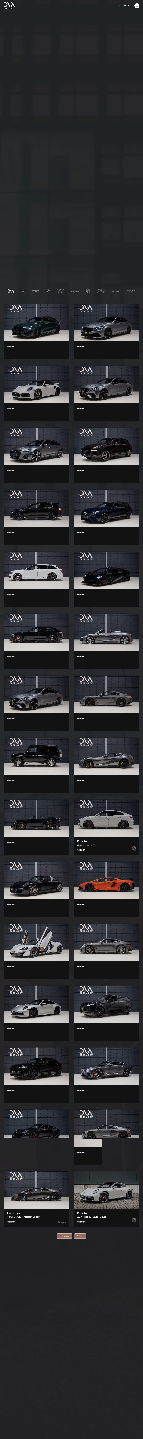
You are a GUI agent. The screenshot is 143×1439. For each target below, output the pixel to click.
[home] (9, 5)
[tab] (10, 291)
